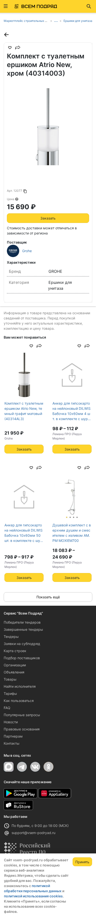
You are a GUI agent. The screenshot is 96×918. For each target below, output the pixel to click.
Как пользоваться (19, 701)
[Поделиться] (18, 48)
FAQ (7, 708)
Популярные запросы (22, 715)
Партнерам (13, 736)
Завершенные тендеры (23, 629)
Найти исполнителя (20, 686)
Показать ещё (48, 597)
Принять (82, 862)
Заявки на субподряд (22, 644)
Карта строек (15, 651)
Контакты (11, 743)
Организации (15, 665)
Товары (10, 679)
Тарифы (10, 693)
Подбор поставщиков (22, 658)
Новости (11, 722)
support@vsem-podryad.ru (33, 833)
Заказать (48, 218)
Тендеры (11, 636)
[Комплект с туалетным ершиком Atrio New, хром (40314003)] (48, 124)
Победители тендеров (22, 622)
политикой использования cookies (33, 896)
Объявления (14, 672)
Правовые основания (22, 729)
